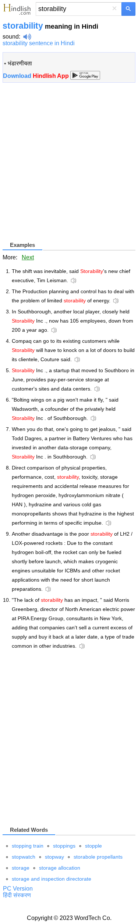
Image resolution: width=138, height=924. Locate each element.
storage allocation (59, 868)
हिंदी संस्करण (17, 895)
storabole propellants (98, 857)
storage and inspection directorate (51, 879)
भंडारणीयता (20, 63)
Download (36, 76)
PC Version (18, 888)
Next (28, 257)
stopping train (27, 846)
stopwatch (23, 857)
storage (20, 868)
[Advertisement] (69, 165)
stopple (93, 846)
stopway (54, 857)
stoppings (64, 846)
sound (11, 36)
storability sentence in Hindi (39, 43)
